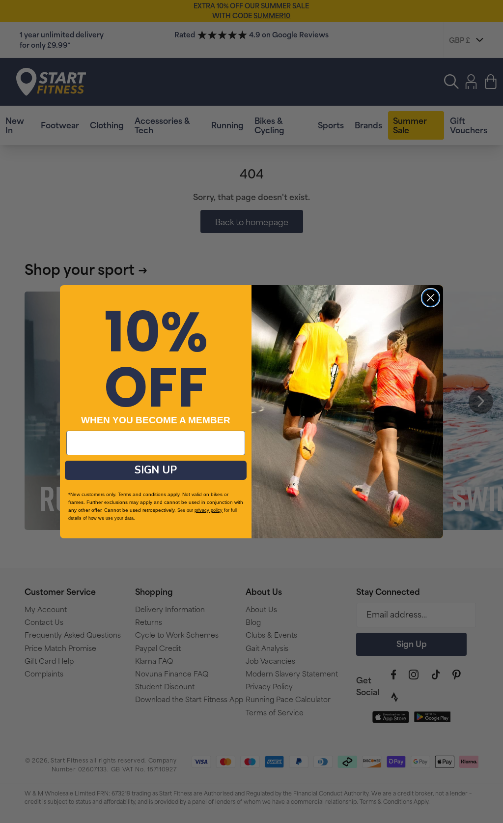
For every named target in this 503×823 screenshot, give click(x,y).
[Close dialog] (430, 297)
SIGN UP (156, 470)
